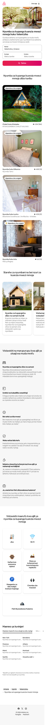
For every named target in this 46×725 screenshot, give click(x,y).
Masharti (26, 714)
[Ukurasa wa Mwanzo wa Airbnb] (4, 3)
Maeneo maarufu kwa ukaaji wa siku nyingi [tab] (17, 631)
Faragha (18, 714)
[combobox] (22, 49)
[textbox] (12, 56)
